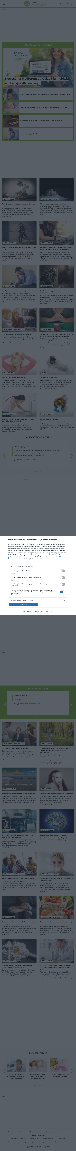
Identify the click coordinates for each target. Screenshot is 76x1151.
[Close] (72, 540)
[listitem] (38, 566)
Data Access (38, 611)
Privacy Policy (49, 611)
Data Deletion (27, 611)
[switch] (62, 571)
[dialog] (38, 575)
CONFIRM (23, 604)
